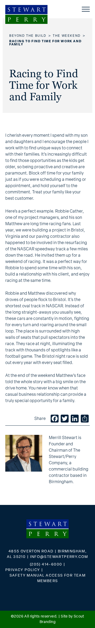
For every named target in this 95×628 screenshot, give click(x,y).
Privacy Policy (22, 570)
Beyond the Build (27, 36)
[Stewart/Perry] (26, 14)
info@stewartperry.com (59, 557)
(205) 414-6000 (46, 565)
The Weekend (67, 36)
